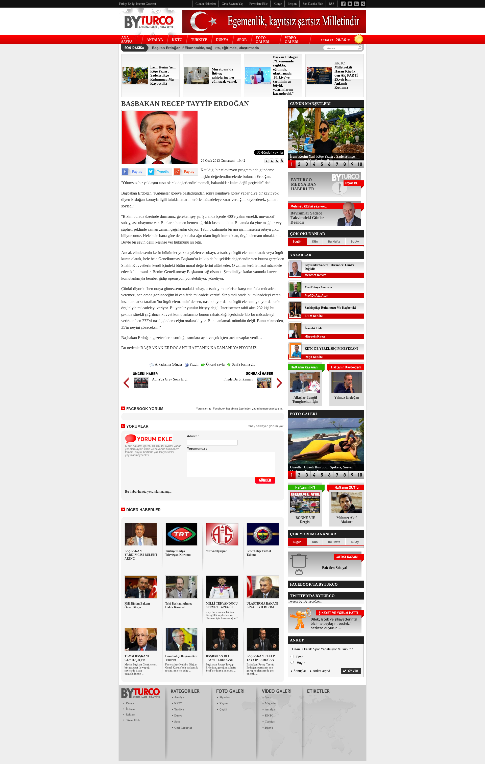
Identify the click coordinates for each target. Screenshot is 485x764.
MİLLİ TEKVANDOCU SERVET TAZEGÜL (222, 605)
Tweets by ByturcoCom (305, 601)
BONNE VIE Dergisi (305, 520)
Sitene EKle (133, 720)
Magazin (270, 703)
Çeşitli (223, 709)
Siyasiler (225, 697)
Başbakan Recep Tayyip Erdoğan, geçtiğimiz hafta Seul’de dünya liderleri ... (221, 667)
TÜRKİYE (199, 40)
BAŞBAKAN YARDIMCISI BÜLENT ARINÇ (141, 554)
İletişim (130, 708)
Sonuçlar (300, 671)
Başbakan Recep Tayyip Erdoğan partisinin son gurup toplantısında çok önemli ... (260, 669)
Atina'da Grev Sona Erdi (169, 379)
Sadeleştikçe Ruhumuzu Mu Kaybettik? (330, 307)
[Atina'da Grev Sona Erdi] (141, 389)
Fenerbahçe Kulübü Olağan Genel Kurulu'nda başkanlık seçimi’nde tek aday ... (181, 667)
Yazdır (194, 364)
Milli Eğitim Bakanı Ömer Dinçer (137, 605)
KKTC (177, 40)
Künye (130, 703)
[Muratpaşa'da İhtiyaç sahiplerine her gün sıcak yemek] (196, 83)
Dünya (178, 715)
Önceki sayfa (215, 364)
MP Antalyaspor (216, 551)
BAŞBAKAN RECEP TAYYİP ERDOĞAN (220, 658)
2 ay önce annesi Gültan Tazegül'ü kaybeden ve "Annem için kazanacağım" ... (221, 616)
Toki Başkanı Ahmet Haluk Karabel (178, 605)
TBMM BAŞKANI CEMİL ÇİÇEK (137, 658)
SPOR (242, 40)
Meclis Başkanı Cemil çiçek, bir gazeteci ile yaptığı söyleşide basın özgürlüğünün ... (141, 669)
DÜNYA (222, 40)
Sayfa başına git (243, 364)
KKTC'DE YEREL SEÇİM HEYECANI (331, 348)
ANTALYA (155, 40)
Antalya (179, 697)
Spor (177, 721)
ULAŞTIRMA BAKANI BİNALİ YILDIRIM (262, 605)
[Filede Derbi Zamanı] (264, 389)
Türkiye (179, 709)
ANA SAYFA (127, 40)
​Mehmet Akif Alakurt (346, 520)
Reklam (130, 714)
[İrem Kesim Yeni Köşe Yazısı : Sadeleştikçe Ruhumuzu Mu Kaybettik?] (135, 83)
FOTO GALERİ (262, 40)
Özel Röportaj (183, 727)
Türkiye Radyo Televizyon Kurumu (178, 553)
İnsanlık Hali (313, 328)
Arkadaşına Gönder (168, 364)
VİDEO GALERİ (291, 40)
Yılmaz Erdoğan (346, 397)
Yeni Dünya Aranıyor (318, 287)
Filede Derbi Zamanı (238, 379)
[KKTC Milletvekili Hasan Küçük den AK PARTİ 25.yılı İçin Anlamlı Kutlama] (319, 83)
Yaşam (224, 703)
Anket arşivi (321, 671)
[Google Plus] (185, 175)
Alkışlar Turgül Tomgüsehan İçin (305, 399)
